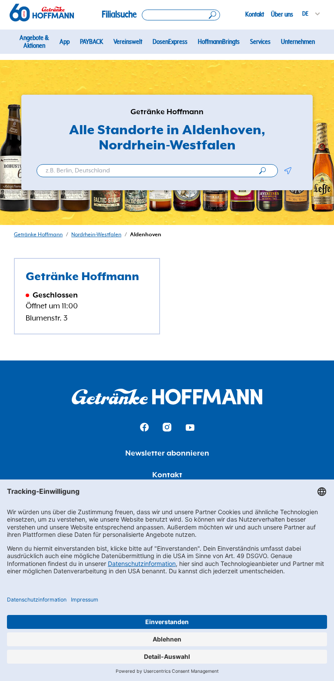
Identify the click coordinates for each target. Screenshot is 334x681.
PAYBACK (91, 42)
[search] (262, 170)
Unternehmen (298, 42)
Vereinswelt (128, 42)
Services (260, 42)
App (65, 42)
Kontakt (254, 14)
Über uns (282, 14)
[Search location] (181, 15)
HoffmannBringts (219, 42)
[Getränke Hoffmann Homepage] (167, 396)
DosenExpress (170, 42)
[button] (287, 170)
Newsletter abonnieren (167, 453)
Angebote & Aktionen (34, 42)
